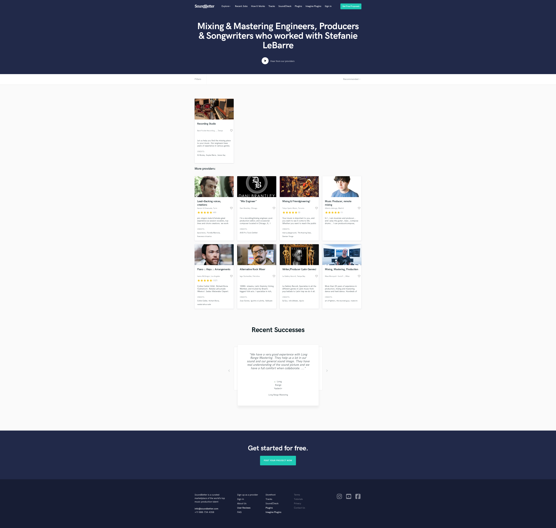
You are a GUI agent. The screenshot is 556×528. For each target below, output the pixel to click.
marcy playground (289, 233)
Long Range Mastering (278, 395)
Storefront (271, 494)
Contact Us (299, 508)
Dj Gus (284, 301)
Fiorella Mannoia (213, 233)
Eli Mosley (201, 155)
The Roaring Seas (304, 233)
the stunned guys (343, 301)
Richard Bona (214, 301)
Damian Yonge (287, 236)
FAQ (239, 512)
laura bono (201, 233)
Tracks (271, 6)
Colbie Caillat (202, 301)
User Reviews (243, 508)
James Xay (221, 155)
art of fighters (330, 301)
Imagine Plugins (313, 6)
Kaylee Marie (211, 155)
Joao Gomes (244, 301)
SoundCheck (284, 6)
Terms (297, 494)
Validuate (268, 301)
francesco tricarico (204, 236)
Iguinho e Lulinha (257, 301)
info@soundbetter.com (206, 508)
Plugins (298, 6)
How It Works (258, 6)
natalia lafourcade (204, 304)
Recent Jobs (241, 6)
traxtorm (354, 301)
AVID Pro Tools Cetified (248, 233)
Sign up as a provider (247, 494)
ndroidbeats (293, 301)
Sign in (328, 6)
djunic (301, 301)
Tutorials (298, 499)
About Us (241, 503)
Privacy (297, 503)
